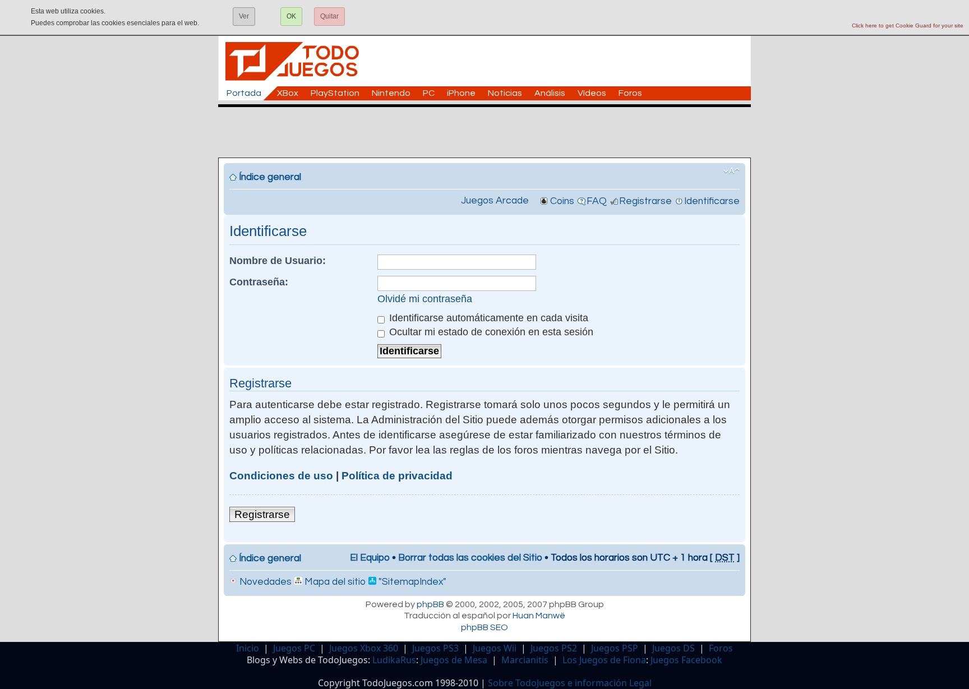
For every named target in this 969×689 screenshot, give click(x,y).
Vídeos (592, 93)
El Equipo (370, 558)
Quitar (329, 16)
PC (429, 93)
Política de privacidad (397, 476)
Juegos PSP (614, 648)
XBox (287, 93)
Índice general (270, 177)
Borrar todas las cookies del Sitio (470, 558)
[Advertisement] (490, 132)
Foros (630, 93)
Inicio (247, 648)
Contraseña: (258, 282)
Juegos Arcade (495, 201)
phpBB (430, 604)
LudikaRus (394, 660)
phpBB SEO (484, 627)
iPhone (461, 93)
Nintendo (391, 93)
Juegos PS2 (553, 648)
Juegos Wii (494, 648)
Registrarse (645, 201)
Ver (244, 16)
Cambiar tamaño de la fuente (731, 171)
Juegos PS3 (435, 648)
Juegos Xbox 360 (363, 648)
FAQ (597, 201)
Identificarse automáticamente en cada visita (487, 317)
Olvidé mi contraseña (424, 298)
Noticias (505, 93)
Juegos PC (294, 648)
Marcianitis (524, 660)
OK (291, 16)
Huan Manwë (539, 615)
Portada (244, 93)
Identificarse (712, 201)
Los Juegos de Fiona (604, 660)
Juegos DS (673, 648)
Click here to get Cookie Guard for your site (907, 25)
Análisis (549, 93)
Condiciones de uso (281, 476)
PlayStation (335, 93)
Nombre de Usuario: (277, 260)
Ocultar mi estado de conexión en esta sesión (489, 331)
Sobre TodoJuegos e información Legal (570, 683)
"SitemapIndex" (411, 582)
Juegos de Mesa (454, 660)
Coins (562, 201)
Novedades (264, 582)
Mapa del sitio (334, 582)
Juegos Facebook (686, 660)
